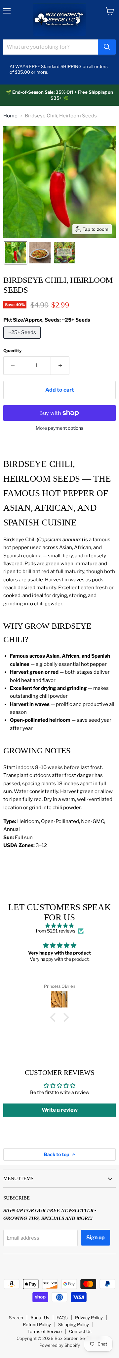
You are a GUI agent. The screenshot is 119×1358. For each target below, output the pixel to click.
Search (16, 1317)
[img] (59, 925)
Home (10, 116)
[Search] (107, 47)
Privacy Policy (89, 1317)
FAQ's (62, 1317)
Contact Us (80, 1331)
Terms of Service (44, 1331)
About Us (39, 1317)
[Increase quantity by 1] (60, 365)
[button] (15, 253)
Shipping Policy (73, 1324)
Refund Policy (37, 1324)
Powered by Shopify (59, 1345)
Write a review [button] (60, 1110)
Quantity (12, 350)
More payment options (59, 428)
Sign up (95, 1237)
